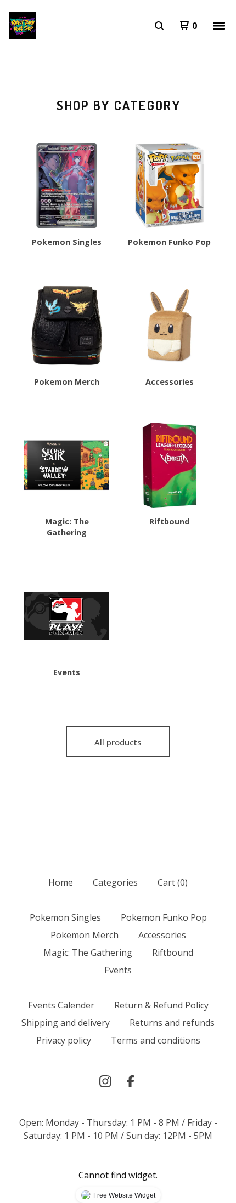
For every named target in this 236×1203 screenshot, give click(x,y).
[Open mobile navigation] (219, 25)
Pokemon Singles (65, 917)
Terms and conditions (155, 1040)
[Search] (159, 26)
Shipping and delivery (65, 1023)
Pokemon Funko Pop (164, 917)
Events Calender (61, 1005)
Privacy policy (63, 1040)
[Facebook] (130, 1081)
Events (118, 970)
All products (118, 742)
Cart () (173, 882)
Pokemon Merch (84, 935)
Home (60, 882)
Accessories (162, 935)
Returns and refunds (172, 1023)
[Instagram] (105, 1081)
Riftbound (172, 953)
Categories (115, 882)
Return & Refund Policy (161, 1005)
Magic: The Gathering (87, 953)
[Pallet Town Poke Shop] (22, 25)
